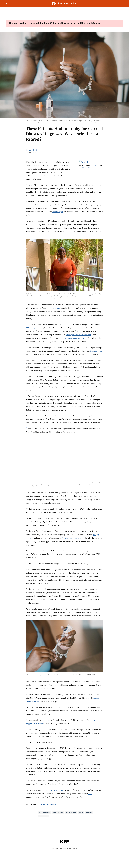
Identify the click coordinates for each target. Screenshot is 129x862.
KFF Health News (89, 23)
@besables (53, 804)
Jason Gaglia (57, 211)
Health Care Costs (44, 812)
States (81, 812)
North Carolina (43, 816)
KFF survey (30, 327)
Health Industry (58, 812)
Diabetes (89, 812)
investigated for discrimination (78, 334)
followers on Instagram (71, 538)
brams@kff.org (44, 804)
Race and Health (71, 812)
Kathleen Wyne (95, 350)
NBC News (94, 165)
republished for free (84, 167)
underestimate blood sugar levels (74, 338)
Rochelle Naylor (53, 308)
